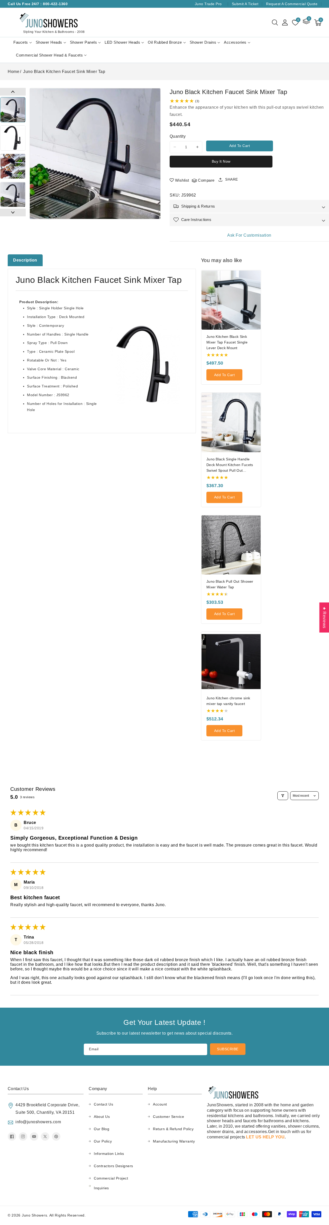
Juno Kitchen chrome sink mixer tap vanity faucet (228, 701)
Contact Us (103, 1104)
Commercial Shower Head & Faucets (49, 55)
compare (206, 180)
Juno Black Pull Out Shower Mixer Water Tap (229, 584)
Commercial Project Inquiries (111, 1183)
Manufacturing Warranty (174, 1141)
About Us (102, 1117)
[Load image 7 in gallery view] (12, 138)
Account (160, 1104)
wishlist (182, 180)
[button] (275, 22)
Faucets (20, 42)
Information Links (109, 1154)
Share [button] (231, 179)
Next (13, 212)
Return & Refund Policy (173, 1129)
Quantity (178, 136)
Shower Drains (203, 42)
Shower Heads (49, 42)
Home (13, 71)
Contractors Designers (113, 1166)
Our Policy (103, 1141)
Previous (13, 92)
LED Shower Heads (122, 42)
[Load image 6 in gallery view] (12, 109)
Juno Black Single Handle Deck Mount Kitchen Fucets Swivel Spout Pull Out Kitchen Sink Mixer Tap (229, 465)
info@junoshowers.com (38, 1122)
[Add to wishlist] (258, 278)
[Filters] (282, 795)
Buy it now (221, 161)
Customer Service (168, 1117)
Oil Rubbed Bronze (165, 42)
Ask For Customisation (249, 235)
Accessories (235, 42)
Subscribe (228, 1049)
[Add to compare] (258, 289)
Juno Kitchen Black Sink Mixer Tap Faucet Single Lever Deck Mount (227, 342)
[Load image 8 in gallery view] (12, 166)
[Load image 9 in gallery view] (12, 194)
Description (25, 260)
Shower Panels (83, 42)
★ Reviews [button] (324, 617)
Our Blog (101, 1129)
